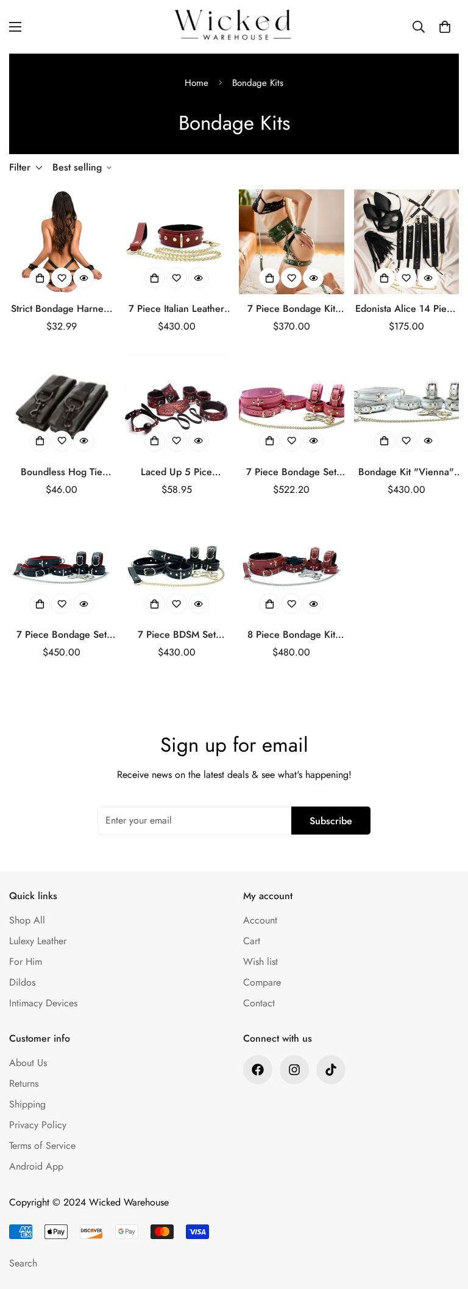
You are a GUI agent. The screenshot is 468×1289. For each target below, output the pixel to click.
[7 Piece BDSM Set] (177, 567)
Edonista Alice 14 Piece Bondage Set (406, 309)
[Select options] (39, 277)
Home (196, 83)
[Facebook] (257, 1069)
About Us (28, 1063)
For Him (25, 962)
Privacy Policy (37, 1125)
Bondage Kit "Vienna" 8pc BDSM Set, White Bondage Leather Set (406, 472)
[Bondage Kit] (406, 404)
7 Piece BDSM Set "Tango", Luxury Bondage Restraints (176, 634)
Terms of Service (42, 1146)
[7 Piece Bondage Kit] (291, 241)
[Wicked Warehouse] (234, 27)
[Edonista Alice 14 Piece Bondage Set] (406, 241)
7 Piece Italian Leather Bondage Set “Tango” (176, 309)
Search (23, 1263)
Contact (259, 1003)
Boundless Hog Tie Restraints (61, 472)
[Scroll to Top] (444, 1223)
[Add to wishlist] (61, 277)
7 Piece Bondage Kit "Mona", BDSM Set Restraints (291, 309)
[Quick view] (83, 277)
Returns (23, 1083)
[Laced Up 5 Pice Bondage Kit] (177, 404)
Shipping (27, 1104)
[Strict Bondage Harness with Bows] (62, 241)
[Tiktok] (331, 1069)
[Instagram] (294, 1069)
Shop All (27, 920)
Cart (251, 941)
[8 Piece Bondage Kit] (291, 567)
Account (260, 920)
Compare (262, 982)
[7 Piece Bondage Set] (291, 404)
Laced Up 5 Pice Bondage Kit (176, 472)
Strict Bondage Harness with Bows (61, 309)
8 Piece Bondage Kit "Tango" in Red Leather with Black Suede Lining (291, 634)
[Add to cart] (384, 277)
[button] (445, 27)
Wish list (260, 962)
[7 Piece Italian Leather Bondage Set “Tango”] (177, 241)
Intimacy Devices (43, 1003)
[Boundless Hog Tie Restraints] (62, 404)
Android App (36, 1166)
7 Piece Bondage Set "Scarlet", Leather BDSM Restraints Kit (61, 634)
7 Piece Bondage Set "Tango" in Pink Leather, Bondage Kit (291, 472)
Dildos (22, 982)
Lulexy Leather (37, 941)
